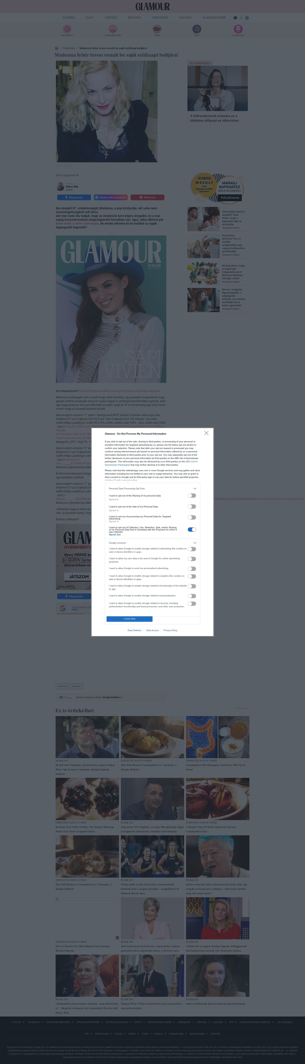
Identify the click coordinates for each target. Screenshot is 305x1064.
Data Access (152, 630)
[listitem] (152, 488)
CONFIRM (130, 619)
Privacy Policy (170, 630)
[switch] (192, 495)
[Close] (207, 434)
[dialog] (152, 532)
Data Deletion (134, 630)
